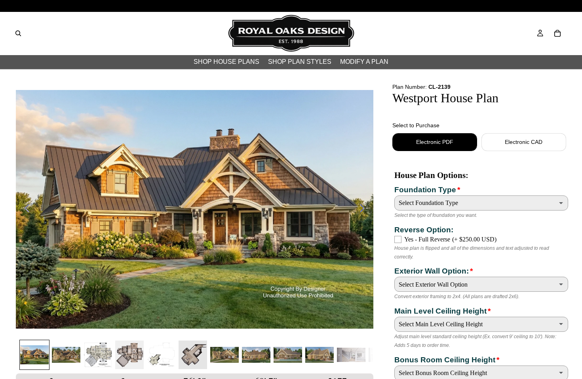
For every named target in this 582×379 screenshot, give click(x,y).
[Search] (18, 33)
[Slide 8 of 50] (256, 355)
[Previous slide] (25, 209)
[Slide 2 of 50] (66, 355)
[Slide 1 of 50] (34, 355)
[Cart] (557, 33)
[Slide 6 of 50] (193, 355)
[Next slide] (364, 209)
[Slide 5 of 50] (161, 355)
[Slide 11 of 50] (351, 355)
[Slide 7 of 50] (224, 355)
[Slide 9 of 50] (288, 355)
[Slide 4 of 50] (129, 355)
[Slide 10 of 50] (319, 355)
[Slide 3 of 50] (98, 355)
